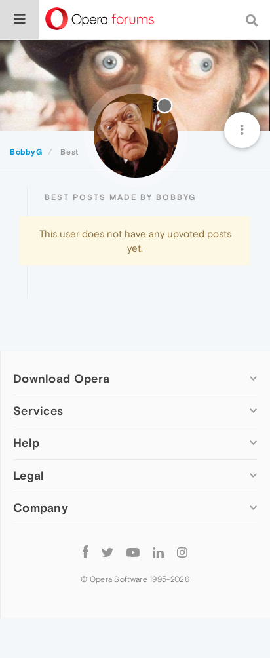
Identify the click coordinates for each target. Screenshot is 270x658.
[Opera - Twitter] (107, 552)
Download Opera (61, 378)
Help (26, 443)
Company (40, 507)
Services (38, 410)
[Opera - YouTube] (133, 552)
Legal (29, 475)
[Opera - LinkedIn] (158, 552)
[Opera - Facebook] (85, 552)
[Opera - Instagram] (182, 552)
